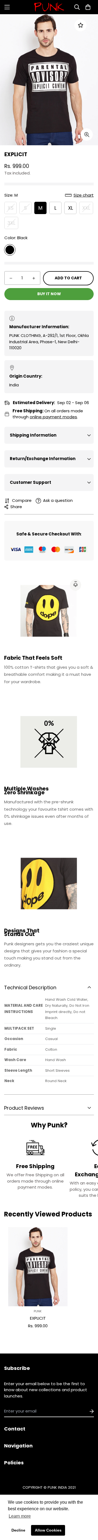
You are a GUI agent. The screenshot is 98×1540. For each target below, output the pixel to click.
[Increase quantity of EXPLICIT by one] (33, 278)
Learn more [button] (20, 1516)
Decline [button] (18, 1530)
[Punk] (49, 7)
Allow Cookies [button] (48, 1530)
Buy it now (49, 294)
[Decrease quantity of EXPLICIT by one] (11, 278)
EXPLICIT (38, 1318)
